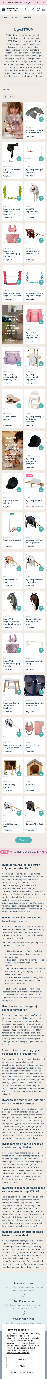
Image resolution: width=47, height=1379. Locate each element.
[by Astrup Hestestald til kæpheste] (34, 357)
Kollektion (16, 17)
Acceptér (22, 1359)
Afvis (22, 1366)
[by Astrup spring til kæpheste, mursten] (12, 275)
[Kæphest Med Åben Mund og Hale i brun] (34, 601)
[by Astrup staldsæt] (12, 522)
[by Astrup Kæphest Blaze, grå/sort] (34, 522)
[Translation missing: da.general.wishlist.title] (38, 9)
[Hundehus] (34, 767)
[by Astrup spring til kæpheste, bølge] (34, 275)
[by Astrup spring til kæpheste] (34, 152)
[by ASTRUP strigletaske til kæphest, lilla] (12, 357)
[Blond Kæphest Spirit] (12, 562)
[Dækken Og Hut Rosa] (34, 727)
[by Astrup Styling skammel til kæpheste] (12, 685)
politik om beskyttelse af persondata (20, 1351)
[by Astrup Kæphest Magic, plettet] (34, 562)
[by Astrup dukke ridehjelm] (12, 483)
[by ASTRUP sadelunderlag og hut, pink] (12, 233)
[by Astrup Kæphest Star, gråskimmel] (12, 727)
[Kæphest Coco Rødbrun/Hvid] (34, 233)
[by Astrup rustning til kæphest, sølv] (34, 112)
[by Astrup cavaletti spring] (34, 643)
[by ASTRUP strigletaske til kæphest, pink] (34, 315)
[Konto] (32, 9)
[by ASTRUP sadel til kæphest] (12, 152)
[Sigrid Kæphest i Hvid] (12, 806)
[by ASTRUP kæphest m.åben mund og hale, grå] (12, 601)
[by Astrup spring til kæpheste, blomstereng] (12, 191)
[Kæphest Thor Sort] (34, 806)
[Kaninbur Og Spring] (12, 767)
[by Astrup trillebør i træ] (34, 483)
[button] (3, 2)
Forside (5, 17)
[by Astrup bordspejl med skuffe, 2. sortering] (34, 399)
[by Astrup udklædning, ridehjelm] (34, 441)
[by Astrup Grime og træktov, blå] (34, 685)
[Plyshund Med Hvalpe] (12, 399)
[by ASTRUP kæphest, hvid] (34, 191)
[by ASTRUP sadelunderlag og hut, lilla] (12, 643)
